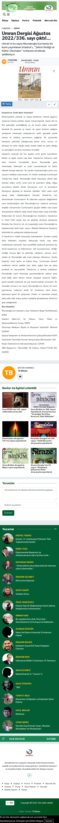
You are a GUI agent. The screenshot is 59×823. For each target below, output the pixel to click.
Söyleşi (15, 20)
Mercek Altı (50, 20)
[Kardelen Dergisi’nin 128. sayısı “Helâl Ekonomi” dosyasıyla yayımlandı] (44, 429)
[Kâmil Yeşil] (7, 552)
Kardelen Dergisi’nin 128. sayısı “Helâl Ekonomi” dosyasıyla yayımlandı (43, 441)
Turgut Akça (23, 696)
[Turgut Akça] (7, 699)
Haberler (6, 28)
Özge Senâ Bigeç (25, 602)
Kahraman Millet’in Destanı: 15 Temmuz (36, 661)
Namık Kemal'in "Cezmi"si (29, 674)
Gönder (8, 513)
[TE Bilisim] (9, 373)
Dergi (17, 28)
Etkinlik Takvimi (11, 790)
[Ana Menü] (8, 15)
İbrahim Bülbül (24, 642)
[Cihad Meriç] (7, 725)
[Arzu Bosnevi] (7, 672)
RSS (11, 803)
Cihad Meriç (22, 722)
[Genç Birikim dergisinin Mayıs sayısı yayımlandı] (15, 455)
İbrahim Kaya (23, 657)
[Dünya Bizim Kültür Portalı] (29, 7)
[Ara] (4, 15)
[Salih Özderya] (7, 685)
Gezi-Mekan (30, 787)
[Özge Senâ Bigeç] (7, 605)
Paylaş (8, 104)
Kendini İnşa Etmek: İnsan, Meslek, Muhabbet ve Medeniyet (33, 727)
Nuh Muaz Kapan (24, 562)
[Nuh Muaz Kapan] (7, 565)
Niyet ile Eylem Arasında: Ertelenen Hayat (33, 634)
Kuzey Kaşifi (22, 590)
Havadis (43, 787)
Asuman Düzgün (24, 629)
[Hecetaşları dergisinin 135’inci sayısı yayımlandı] (15, 429)
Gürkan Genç (22, 594)
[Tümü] (55, 529)
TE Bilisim (22, 371)
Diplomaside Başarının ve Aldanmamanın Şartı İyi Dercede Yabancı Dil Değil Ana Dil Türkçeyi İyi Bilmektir (33, 554)
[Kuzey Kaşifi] (7, 592)
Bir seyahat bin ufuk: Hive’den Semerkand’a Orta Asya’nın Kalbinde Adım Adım (34, 621)
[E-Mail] (20, 377)
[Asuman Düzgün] (7, 632)
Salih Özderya (23, 684)
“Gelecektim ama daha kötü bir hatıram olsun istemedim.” (36, 567)
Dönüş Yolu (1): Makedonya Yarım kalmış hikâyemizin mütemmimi (35, 607)
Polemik (37, 20)
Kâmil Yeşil (22, 549)
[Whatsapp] (29, 775)
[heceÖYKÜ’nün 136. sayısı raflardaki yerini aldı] (15, 400)
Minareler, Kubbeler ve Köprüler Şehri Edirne (35, 700)
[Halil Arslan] (7, 712)
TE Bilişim (36, 811)
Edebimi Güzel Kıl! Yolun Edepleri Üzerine (32, 647)
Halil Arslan (23, 710)
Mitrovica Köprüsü (25, 581)
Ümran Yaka (22, 616)
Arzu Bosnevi (23, 670)
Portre (25, 20)
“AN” (18, 687)
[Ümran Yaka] (7, 619)
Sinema (8, 787)
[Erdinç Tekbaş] (7, 539)
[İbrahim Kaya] (7, 659)
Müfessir (20, 714)
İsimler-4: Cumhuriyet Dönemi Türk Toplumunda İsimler (33, 540)
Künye (24, 790)
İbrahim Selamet (25, 577)
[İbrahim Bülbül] (7, 645)
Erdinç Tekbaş (23, 536)
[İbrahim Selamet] (7, 579)
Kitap (5, 20)
